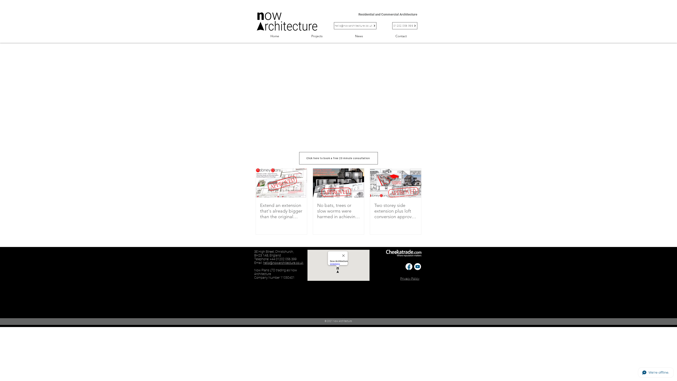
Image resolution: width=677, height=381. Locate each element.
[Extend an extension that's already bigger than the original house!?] (281, 183)
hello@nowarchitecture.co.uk (283, 263)
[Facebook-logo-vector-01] (408, 266)
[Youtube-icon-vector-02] (417, 266)
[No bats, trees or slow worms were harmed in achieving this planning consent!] (338, 183)
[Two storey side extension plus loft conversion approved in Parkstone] (395, 183)
